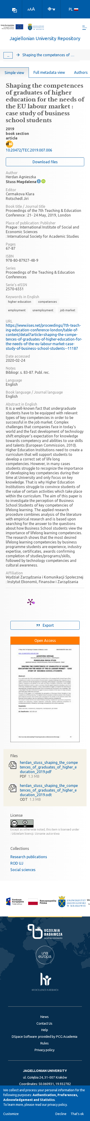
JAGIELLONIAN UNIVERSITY (45, 1071)
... (8, 55)
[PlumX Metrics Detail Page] (30, 601)
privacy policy (57, 1104)
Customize (11, 1114)
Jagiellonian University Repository (45, 38)
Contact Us (44, 1023)
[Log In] (51, 8)
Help (44, 1030)
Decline (60, 1114)
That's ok (77, 1114)
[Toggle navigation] (84, 28)
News (44, 1017)
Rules (44, 1043)
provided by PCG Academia (57, 1036)
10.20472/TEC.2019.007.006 (29, 150)
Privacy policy (44, 1050)
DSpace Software (24, 1036)
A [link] (28, 9)
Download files (45, 162)
